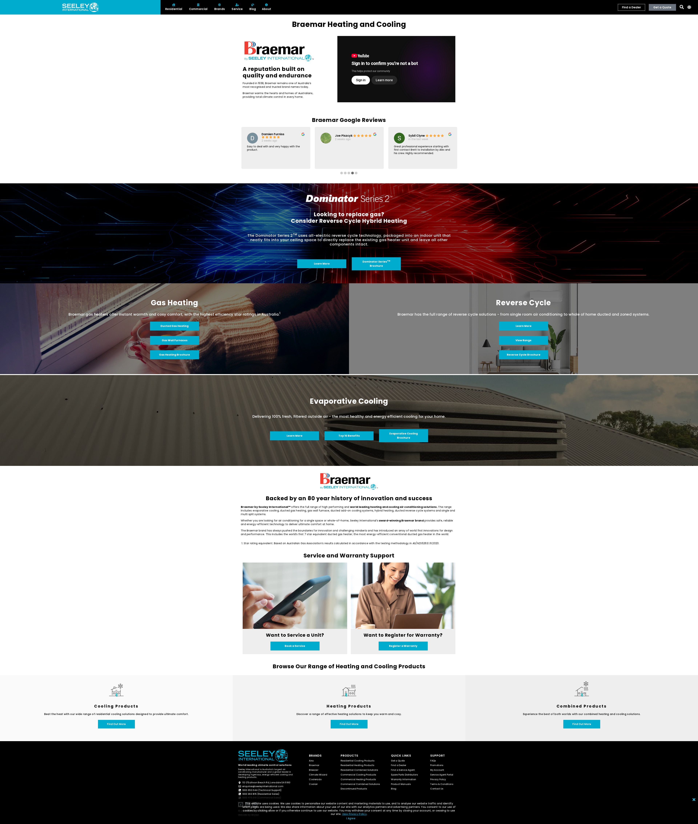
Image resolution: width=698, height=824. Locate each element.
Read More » (401, 161)
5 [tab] (364, 173)
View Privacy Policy (354, 814)
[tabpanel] (275, 147)
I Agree (350, 818)
